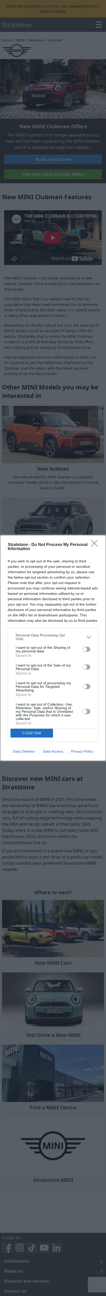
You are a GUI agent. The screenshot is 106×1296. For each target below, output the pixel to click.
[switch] (86, 649)
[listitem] (53, 637)
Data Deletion (24, 751)
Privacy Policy (82, 751)
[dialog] (53, 648)
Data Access (53, 751)
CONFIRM (31, 733)
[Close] (96, 545)
